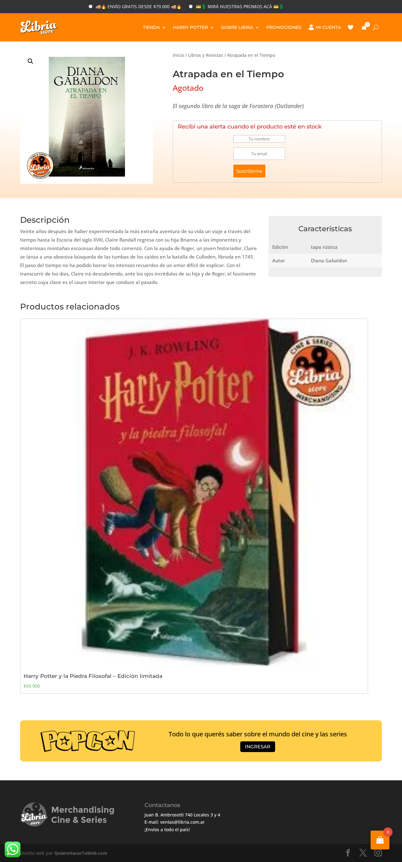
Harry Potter (190, 27)
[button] (30, 61)
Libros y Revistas (205, 55)
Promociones (284, 27)
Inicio (178, 55)
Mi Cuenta (328, 27)
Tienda (151, 27)
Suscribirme (249, 171)
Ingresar (257, 747)
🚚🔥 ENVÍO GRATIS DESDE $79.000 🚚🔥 (115, 6)
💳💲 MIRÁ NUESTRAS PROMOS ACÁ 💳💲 (216, 6)
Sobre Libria (237, 27)
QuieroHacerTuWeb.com (80, 853)
